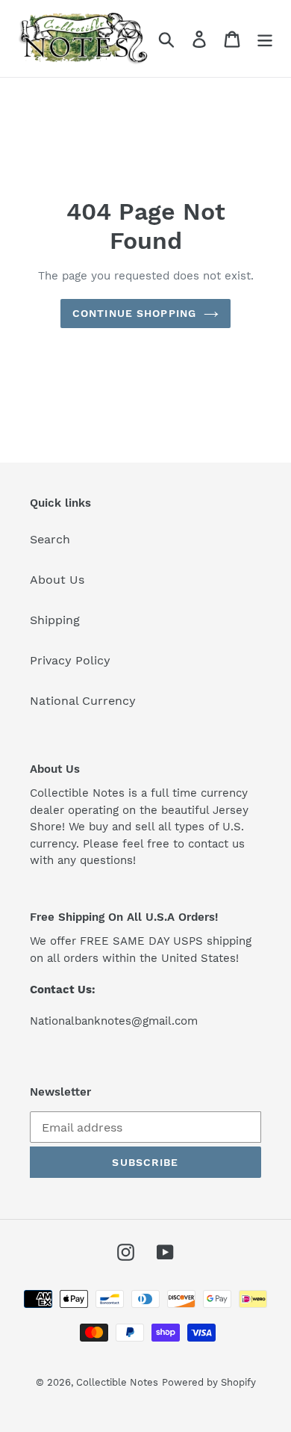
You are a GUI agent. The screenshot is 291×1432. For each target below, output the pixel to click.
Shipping (55, 620)
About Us (57, 580)
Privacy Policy (70, 660)
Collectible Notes (117, 1382)
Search (50, 539)
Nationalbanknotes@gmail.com (114, 1021)
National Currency (83, 701)
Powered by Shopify (209, 1382)
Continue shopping (134, 313)
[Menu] (264, 38)
